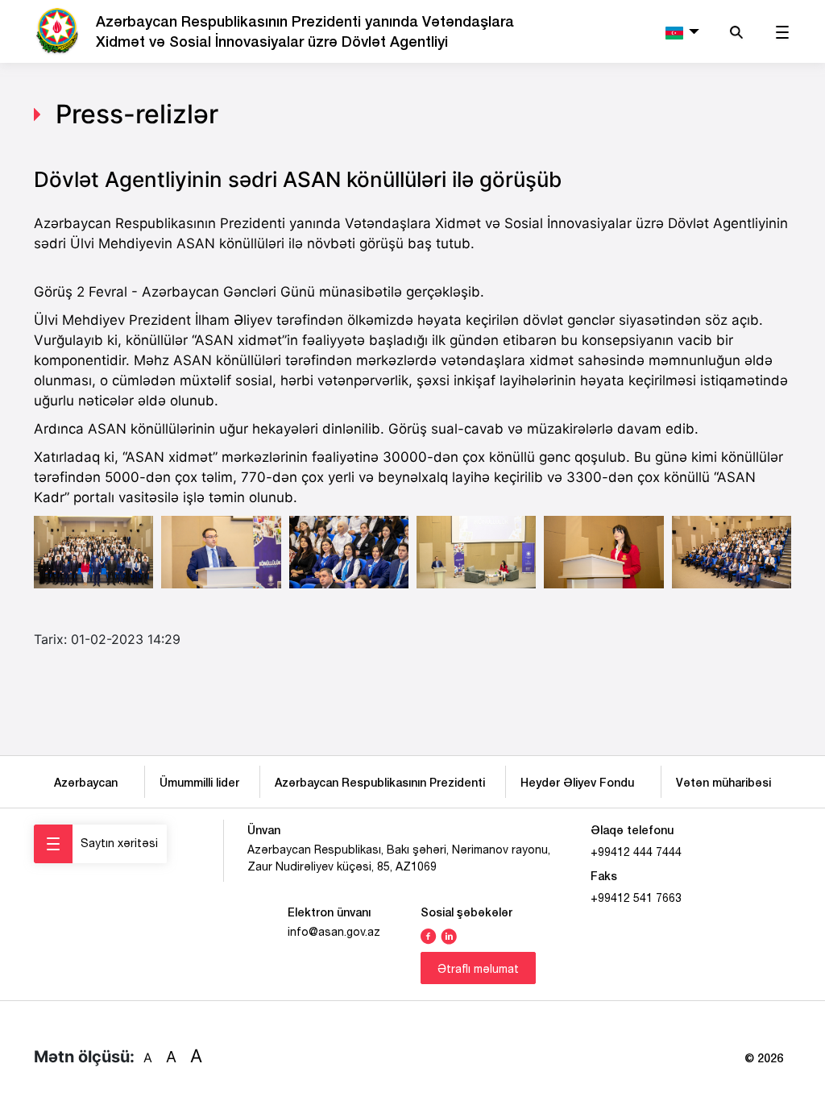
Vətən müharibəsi (723, 782)
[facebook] (429, 935)
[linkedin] (449, 935)
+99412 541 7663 (636, 897)
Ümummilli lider (199, 782)
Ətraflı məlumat (478, 968)
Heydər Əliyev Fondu (580, 782)
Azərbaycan (89, 782)
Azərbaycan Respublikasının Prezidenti (380, 782)
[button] (680, 31)
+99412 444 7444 (636, 851)
